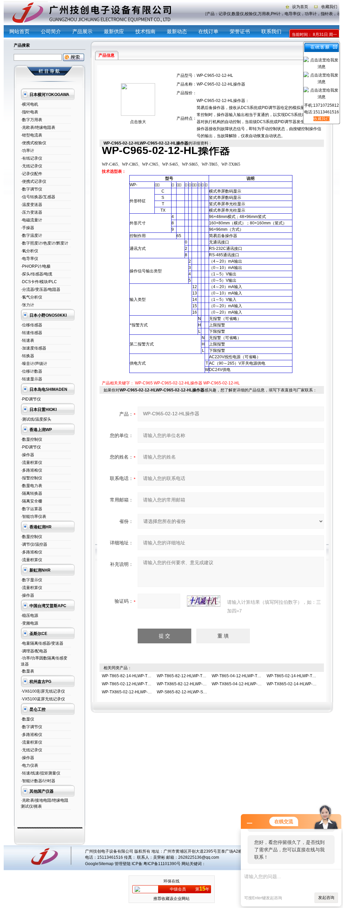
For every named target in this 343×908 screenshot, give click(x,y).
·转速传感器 (31, 332)
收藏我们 (329, 6)
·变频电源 (29, 623)
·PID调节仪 (31, 399)
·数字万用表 (31, 119)
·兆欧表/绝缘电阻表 (38, 127)
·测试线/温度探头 (36, 419)
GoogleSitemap (99, 863)
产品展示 (82, 31)
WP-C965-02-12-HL (221, 383)
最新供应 (114, 31)
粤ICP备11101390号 (162, 863)
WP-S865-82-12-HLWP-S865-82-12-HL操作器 (199, 692)
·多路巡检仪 (31, 470)
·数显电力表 (31, 485)
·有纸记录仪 (31, 158)
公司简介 (51, 31)
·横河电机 (29, 104)
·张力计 (27, 305)
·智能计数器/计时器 (38, 781)
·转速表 (27, 340)
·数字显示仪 (31, 580)
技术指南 (145, 31)
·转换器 (27, 356)
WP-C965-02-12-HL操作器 (178, 383)
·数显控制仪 (31, 439)
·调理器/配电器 (34, 651)
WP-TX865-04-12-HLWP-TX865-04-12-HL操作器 (256, 684)
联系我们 (271, 31)
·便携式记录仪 (33, 181)
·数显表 (27, 671)
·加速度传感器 (33, 348)
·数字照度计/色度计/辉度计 (44, 243)
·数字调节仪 (31, 189)
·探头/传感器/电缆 (36, 274)
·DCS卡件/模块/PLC (39, 281)
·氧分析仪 (29, 251)
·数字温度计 (31, 235)
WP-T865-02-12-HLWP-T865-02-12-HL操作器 (143, 684)
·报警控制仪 (31, 478)
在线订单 (208, 31)
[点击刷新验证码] (203, 601)
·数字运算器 (31, 508)
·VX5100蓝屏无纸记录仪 (43, 699)
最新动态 (177, 31)
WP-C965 (144, 383)
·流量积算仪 (31, 462)
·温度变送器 (31, 204)
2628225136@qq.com (198, 857)
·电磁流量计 (31, 220)
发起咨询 (326, 897)
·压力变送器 (31, 212)
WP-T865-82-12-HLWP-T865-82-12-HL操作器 (198, 676)
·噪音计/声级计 (34, 363)
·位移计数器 (31, 371)
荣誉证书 (240, 31)
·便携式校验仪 (33, 143)
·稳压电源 (29, 615)
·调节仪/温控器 (34, 544)
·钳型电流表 (31, 135)
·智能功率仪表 (33, 516)
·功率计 (27, 150)
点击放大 (138, 121)
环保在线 (171, 881)
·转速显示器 (31, 379)
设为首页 (300, 6)
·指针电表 (29, 112)
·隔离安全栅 (31, 501)
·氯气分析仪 (31, 297)
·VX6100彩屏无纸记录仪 (43, 691)
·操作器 (27, 454)
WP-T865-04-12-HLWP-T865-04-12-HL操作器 (253, 676)
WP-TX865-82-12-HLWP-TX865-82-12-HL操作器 (201, 684)
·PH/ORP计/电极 (36, 266)
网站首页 (19, 31)
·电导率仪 (29, 258)
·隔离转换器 (31, 493)
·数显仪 (27, 719)
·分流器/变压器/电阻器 (40, 289)
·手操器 (27, 227)
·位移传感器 (31, 325)
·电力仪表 (29, 765)
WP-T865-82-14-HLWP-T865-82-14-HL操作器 (143, 676)
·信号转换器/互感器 (38, 197)
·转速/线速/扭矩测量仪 (40, 773)
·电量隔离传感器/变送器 (42, 643)
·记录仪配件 (31, 173)
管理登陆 (123, 863)
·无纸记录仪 (31, 166)
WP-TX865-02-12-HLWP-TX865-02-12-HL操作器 (146, 692)
